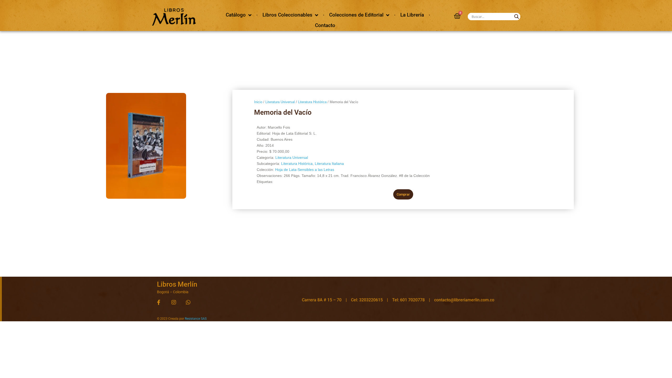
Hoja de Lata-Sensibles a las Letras (304, 169)
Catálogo (236, 15)
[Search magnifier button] (516, 16)
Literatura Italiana (329, 163)
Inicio (258, 102)
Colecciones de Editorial (356, 15)
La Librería (412, 15)
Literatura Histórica (312, 102)
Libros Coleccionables (287, 15)
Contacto (325, 25)
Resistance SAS (196, 319)
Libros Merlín (177, 284)
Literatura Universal (280, 102)
